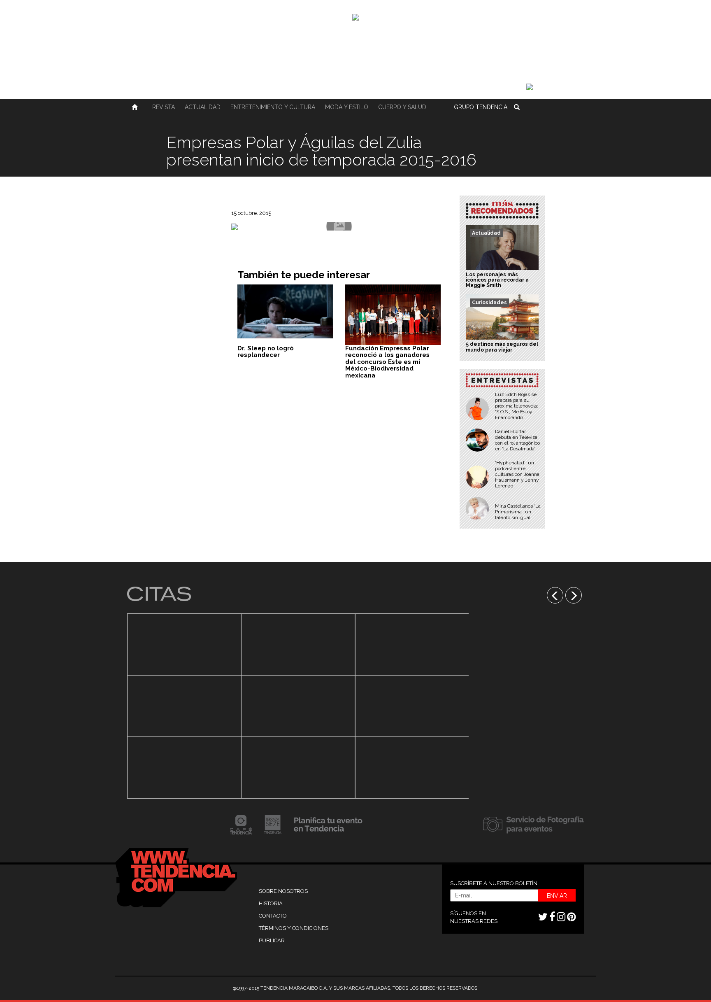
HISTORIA (271, 903)
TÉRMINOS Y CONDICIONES (293, 928)
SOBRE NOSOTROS (283, 891)
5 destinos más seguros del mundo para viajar (502, 346)
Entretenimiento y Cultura (272, 107)
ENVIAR (557, 895)
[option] (184, 706)
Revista (163, 107)
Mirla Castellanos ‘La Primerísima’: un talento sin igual (518, 511)
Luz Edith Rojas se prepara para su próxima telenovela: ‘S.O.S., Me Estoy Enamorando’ (516, 405)
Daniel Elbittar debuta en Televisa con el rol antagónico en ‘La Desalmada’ (517, 440)
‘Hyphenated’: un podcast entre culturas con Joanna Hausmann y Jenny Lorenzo (517, 474)
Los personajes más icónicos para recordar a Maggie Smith (497, 280)
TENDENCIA (480, 107)
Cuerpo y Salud (402, 107)
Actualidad (203, 107)
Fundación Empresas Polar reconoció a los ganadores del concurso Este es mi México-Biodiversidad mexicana (387, 362)
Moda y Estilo (346, 107)
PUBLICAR (272, 940)
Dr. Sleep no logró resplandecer (265, 352)
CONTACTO (273, 916)
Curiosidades (489, 302)
